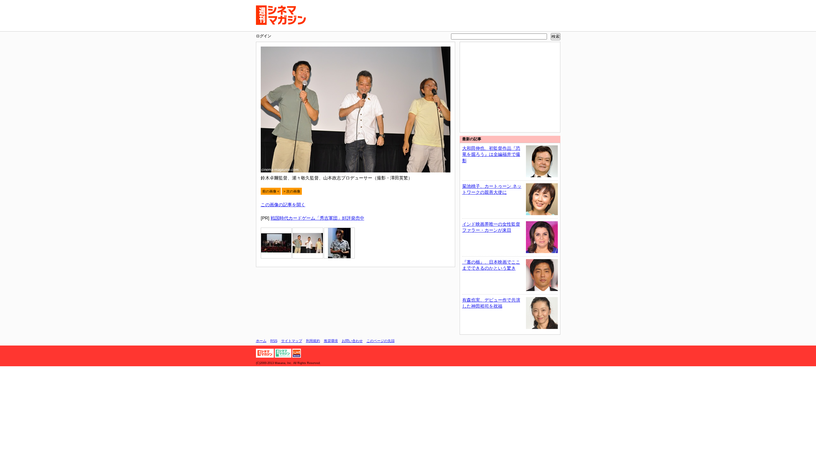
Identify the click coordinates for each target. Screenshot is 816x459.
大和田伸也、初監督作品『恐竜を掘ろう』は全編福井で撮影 (491, 154)
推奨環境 (331, 341)
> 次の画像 (291, 191)
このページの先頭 (381, 341)
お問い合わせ (352, 341)
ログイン (263, 36)
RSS (273, 341)
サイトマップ (291, 341)
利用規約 (313, 341)
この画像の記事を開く (283, 204)
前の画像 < (270, 191)
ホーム (261, 341)
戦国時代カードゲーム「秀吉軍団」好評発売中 (317, 218)
